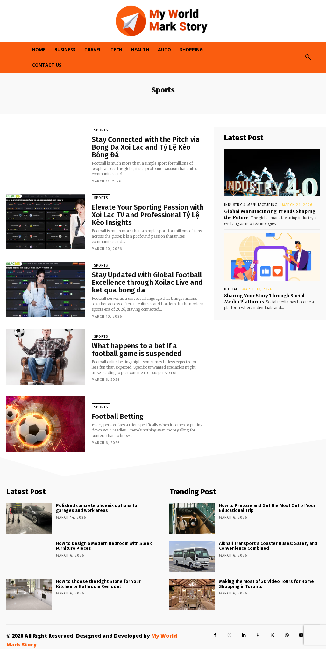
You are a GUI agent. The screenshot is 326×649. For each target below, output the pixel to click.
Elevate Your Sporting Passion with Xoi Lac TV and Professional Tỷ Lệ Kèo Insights (148, 215)
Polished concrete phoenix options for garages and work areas (97, 508)
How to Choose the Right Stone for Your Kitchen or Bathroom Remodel (98, 584)
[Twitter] (272, 635)
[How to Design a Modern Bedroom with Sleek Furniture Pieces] (29, 556)
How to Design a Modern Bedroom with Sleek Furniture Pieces (104, 546)
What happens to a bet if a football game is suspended (137, 350)
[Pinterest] (258, 635)
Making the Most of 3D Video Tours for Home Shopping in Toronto (266, 584)
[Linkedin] (243, 635)
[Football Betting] (45, 424)
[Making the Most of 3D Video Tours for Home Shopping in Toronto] (192, 594)
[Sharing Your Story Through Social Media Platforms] (272, 257)
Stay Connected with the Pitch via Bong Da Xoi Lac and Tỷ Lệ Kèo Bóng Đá (146, 147)
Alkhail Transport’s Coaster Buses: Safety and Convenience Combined (268, 546)
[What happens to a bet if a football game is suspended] (45, 357)
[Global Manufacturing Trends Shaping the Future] (272, 172)
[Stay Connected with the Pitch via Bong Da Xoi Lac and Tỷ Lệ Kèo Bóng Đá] (45, 154)
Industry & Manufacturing (251, 205)
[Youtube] (301, 635)
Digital (231, 289)
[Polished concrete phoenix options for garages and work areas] (29, 518)
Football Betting (118, 416)
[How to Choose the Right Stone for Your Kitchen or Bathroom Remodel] (29, 594)
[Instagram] (229, 635)
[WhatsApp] (286, 635)
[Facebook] (215, 635)
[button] (308, 57)
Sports (101, 130)
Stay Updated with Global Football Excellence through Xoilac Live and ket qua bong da (147, 282)
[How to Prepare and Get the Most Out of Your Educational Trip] (192, 518)
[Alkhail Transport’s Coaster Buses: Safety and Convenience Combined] (192, 556)
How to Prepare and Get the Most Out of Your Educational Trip (267, 508)
